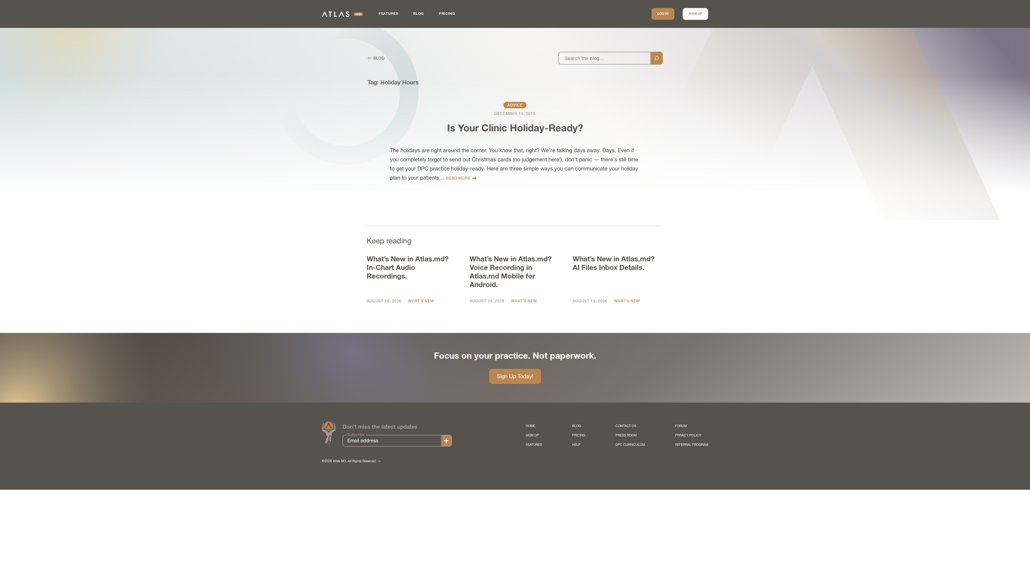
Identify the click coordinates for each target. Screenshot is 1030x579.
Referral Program (691, 445)
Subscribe (356, 435)
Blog (418, 14)
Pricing (447, 14)
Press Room (626, 435)
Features (388, 14)
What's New (421, 301)
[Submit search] (656, 58)
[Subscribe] (446, 441)
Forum (681, 426)
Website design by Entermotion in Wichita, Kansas (379, 461)
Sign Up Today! (515, 376)
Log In (662, 14)
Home (530, 426)
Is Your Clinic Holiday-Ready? (515, 128)
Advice (515, 105)
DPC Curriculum (630, 445)
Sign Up (695, 14)
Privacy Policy (688, 435)
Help (576, 445)
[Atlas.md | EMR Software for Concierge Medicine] (342, 14)
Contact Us (626, 426)
